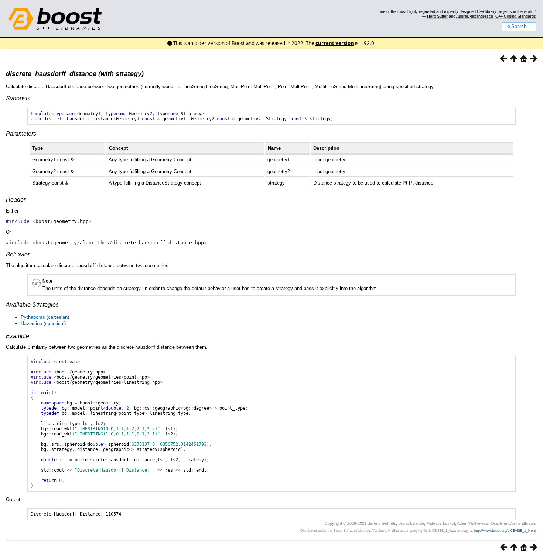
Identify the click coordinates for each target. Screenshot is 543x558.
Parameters (21, 134)
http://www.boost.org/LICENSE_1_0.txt (504, 531)
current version (334, 43)
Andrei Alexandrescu (474, 16)
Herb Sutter (437, 16)
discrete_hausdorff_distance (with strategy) (75, 74)
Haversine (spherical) (43, 323)
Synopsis (18, 98)
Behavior (18, 254)
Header (15, 199)
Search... (521, 26)
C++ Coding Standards (515, 16)
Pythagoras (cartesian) (45, 317)
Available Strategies (32, 305)
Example (17, 336)
